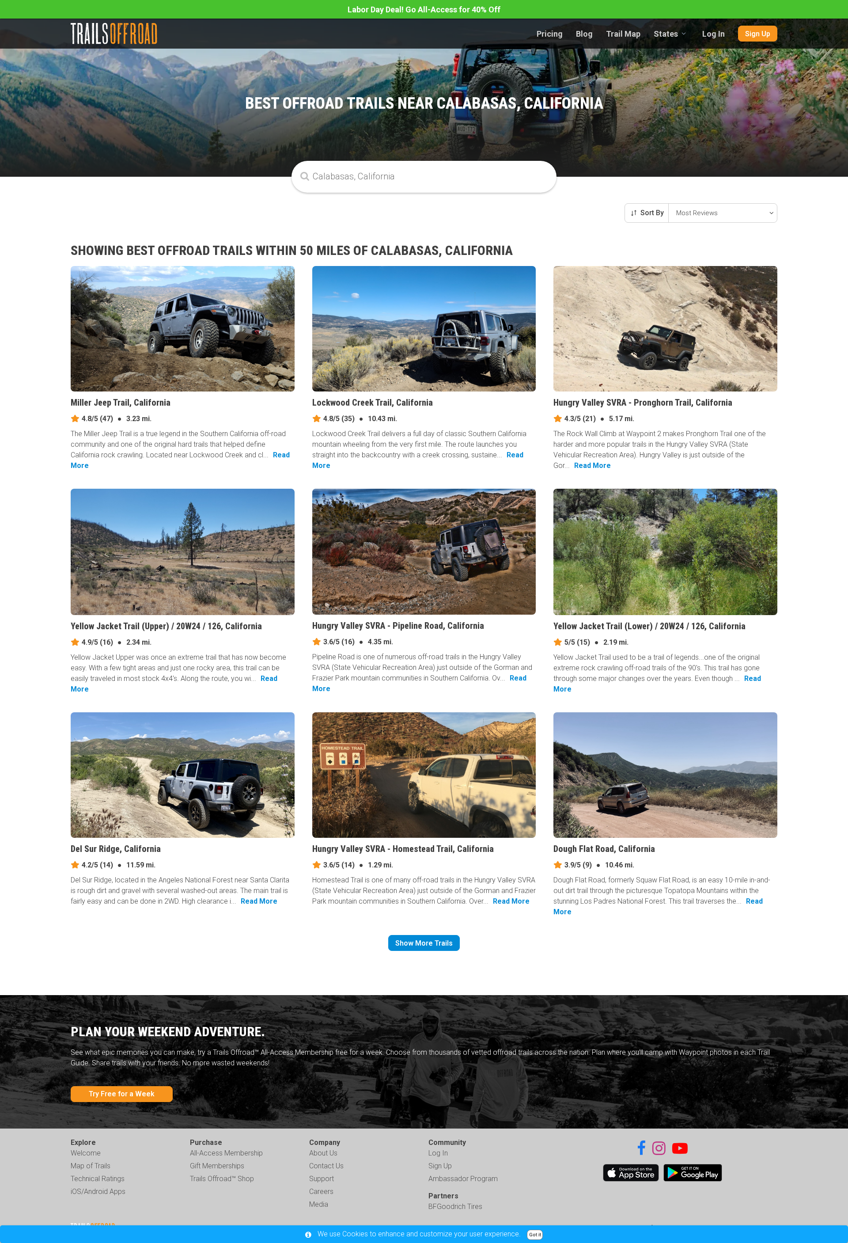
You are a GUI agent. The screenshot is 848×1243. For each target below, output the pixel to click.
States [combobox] (666, 33)
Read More (592, 465)
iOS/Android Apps (98, 1191)
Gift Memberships (217, 1166)
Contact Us (326, 1166)
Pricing (550, 33)
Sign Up (757, 34)
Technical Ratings (98, 1179)
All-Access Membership (226, 1153)
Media (318, 1204)
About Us (323, 1153)
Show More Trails (424, 943)
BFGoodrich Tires (455, 1206)
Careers (321, 1191)
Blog (584, 33)
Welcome (86, 1153)
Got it (535, 1235)
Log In (713, 33)
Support (321, 1179)
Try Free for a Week (122, 1094)
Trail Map (623, 33)
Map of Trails (90, 1166)
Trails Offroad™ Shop (222, 1179)
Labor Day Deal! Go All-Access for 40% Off (424, 9)
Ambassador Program (463, 1179)
